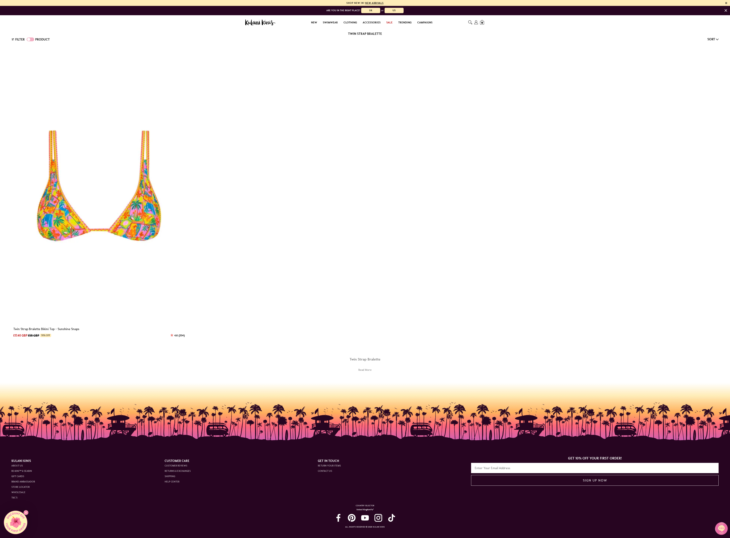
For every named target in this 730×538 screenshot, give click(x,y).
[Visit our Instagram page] (378, 518)
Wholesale (18, 492)
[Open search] (470, 22)
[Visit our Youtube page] (365, 518)
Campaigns (424, 22)
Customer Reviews (176, 465)
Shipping (170, 476)
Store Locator (20, 486)
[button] (15, 522)
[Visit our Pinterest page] (351, 518)
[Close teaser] (26, 512)
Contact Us (325, 471)
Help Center (172, 481)
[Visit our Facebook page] (338, 518)
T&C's (14, 497)
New (314, 22)
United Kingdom (363, 509)
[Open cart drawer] (482, 22)
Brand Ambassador (23, 481)
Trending (405, 22)
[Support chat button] (721, 528)
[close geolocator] (726, 10)
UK (370, 10)
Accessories (372, 22)
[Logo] (260, 22)
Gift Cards (17, 476)
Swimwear (330, 22)
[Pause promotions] (726, 3)
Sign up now (595, 480)
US (394, 10)
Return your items (329, 465)
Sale (389, 22)
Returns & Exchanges (178, 471)
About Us (17, 465)
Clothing (350, 22)
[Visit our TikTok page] (391, 518)
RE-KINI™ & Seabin (21, 471)
